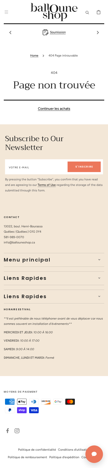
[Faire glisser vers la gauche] (10, 32)
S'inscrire (84, 167)
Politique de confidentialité (37, 449)
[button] (6, 12)
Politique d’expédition (64, 457)
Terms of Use (47, 185)
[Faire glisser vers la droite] (97, 32)
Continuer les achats (54, 109)
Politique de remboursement (27, 457)
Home (34, 55)
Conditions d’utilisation (74, 449)
